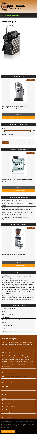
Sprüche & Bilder (7, 325)
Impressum (5, 386)
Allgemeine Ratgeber (8, 309)
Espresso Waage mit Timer (9, 412)
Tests (3, 328)
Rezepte (4, 322)
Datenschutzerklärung (6, 427)
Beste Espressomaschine (8, 401)
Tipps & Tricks (6, 331)
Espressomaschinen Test (10, 15)
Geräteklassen (6, 317)
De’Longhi (4, 409)
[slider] (5, 131)
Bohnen (4, 311)
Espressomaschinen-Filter (8, 406)
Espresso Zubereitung (9, 314)
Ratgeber (4, 398)
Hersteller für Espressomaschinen (12, 320)
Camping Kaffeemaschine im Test (12, 200)
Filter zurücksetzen (29, 142)
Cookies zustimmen (8, 431)
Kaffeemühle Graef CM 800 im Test (13, 255)
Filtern (5, 143)
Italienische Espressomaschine (10, 403)
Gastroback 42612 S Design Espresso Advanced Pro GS (17, 181)
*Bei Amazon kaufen (18, 118)
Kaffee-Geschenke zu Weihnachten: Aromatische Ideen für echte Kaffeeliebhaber (17, 213)
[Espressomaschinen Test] (18, 6)
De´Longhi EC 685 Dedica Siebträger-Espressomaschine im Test (14, 108)
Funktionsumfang (7, 134)
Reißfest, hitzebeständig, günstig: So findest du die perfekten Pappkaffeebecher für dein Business (17, 209)
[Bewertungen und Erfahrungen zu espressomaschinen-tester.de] (14, 376)
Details (18, 114)
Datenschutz (5, 389)
